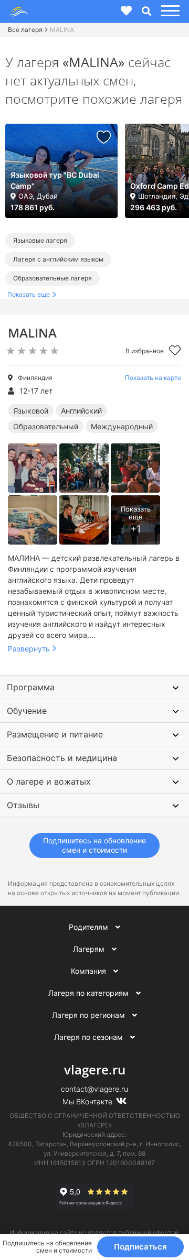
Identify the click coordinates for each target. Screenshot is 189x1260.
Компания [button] (89, 970)
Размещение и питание (55, 734)
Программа (31, 687)
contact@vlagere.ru (94, 1088)
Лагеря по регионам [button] (89, 1015)
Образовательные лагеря (52, 278)
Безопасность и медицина (62, 758)
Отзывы (23, 805)
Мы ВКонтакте (88, 1101)
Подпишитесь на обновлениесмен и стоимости (94, 845)
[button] (169, 11)
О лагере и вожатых (49, 781)
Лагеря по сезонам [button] (89, 1037)
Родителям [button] (89, 926)
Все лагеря (25, 30)
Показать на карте (153, 378)
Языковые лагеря (40, 240)
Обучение (27, 710)
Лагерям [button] (90, 948)
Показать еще (28, 294)
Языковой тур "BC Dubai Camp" (54, 180)
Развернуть (29, 648)
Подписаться (140, 1247)
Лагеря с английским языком (58, 259)
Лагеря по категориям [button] (89, 993)
